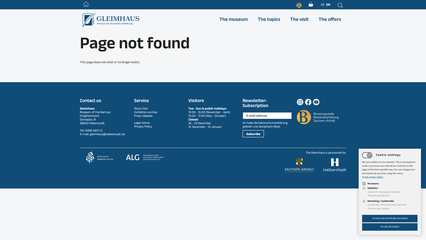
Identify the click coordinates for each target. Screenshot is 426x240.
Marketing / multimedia (380, 201)
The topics (269, 20)
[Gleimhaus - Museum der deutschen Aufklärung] (110, 20)
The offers (330, 20)
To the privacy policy (372, 177)
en (328, 5)
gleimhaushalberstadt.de (107, 134)
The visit (299, 20)
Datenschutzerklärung (273, 123)
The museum (233, 20)
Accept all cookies (390, 227)
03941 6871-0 (93, 131)
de (322, 5)
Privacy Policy (143, 127)
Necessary (373, 184)
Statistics (372, 188)
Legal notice (142, 123)
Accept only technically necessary (390, 218)
